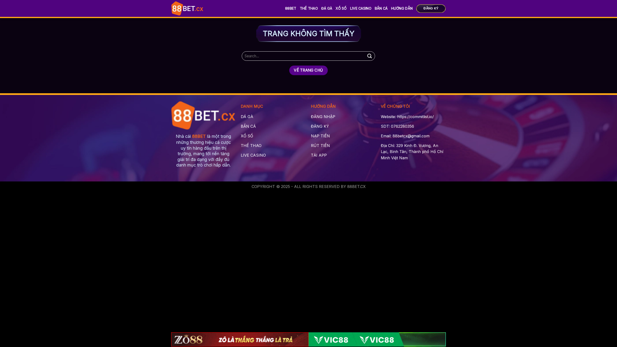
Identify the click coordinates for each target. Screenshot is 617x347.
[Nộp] (369, 56)
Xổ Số (341, 8)
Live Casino (360, 8)
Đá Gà (326, 8)
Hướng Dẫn (402, 8)
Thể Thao (309, 8)
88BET (290, 8)
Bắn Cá (381, 8)
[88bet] (187, 8)
